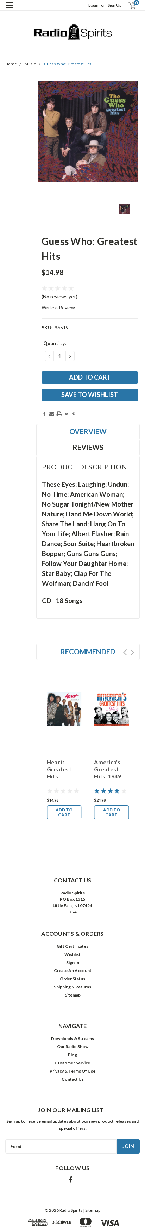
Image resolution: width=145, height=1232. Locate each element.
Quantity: (54, 343)
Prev (125, 652)
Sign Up (114, 5)
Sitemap (73, 995)
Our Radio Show (72, 1046)
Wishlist (72, 954)
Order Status (72, 978)
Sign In (72, 962)
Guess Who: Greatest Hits (68, 64)
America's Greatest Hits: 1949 (107, 769)
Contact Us (73, 1079)
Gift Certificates (72, 946)
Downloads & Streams (72, 1038)
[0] (128, 5)
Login (93, 5)
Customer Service (72, 1062)
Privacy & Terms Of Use (72, 1071)
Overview (88, 431)
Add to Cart (64, 812)
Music (30, 64)
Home (11, 64)
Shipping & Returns (72, 986)
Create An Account (73, 970)
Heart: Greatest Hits (59, 769)
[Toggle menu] (9, 9)
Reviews (87, 447)
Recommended (87, 651)
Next (132, 652)
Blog (72, 1054)
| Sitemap (91, 1210)
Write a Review (58, 307)
